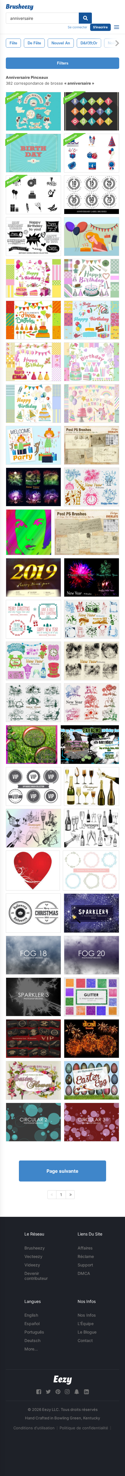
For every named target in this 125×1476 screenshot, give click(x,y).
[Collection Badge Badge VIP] (33, 786)
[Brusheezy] (19, 7)
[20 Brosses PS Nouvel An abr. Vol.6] (91, 577)
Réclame (86, 1256)
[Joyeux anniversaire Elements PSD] (33, 278)
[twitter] (48, 1392)
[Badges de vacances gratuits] (33, 913)
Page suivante (62, 1171)
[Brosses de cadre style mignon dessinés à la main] (91, 871)
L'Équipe (86, 1323)
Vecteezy (33, 1256)
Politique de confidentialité (84, 1428)
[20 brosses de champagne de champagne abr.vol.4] (33, 828)
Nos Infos (87, 1315)
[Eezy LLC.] (62, 1380)
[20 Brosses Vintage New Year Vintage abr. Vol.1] (91, 619)
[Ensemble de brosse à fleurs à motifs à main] (33, 619)
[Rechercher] (85, 18)
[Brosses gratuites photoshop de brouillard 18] (33, 955)
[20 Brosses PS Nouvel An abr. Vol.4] (91, 661)
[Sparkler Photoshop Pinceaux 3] (33, 996)
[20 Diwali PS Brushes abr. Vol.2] (91, 1038)
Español (32, 1323)
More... (31, 1348)
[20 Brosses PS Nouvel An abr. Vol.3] (91, 487)
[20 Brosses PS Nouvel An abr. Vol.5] (33, 487)
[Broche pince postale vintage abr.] (91, 445)
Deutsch (32, 1340)
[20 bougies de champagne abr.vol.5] (91, 828)
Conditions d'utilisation (34, 1428)
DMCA (84, 1273)
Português (34, 1331)
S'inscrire (100, 27)
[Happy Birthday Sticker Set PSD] (33, 111)
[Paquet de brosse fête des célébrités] (33, 194)
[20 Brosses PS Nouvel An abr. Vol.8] (33, 702)
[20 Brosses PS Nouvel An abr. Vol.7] (91, 702)
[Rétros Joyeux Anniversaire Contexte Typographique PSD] (33, 153)
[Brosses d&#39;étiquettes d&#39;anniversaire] (91, 194)
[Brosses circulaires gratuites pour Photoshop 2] (33, 1122)
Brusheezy (34, 1247)
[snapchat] (76, 1392)
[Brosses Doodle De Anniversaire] (33, 236)
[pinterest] (58, 1392)
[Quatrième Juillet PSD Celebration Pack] (91, 153)
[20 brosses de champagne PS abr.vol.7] (91, 786)
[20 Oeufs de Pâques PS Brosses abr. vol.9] (91, 1080)
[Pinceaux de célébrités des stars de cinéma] (28, 532)
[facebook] (38, 1392)
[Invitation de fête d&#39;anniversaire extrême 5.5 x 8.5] (89, 744)
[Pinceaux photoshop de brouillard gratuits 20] (91, 955)
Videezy (32, 1264)
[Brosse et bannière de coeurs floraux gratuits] (33, 871)
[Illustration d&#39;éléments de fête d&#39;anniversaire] (91, 236)
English (31, 1315)
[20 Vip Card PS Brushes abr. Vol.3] (33, 1038)
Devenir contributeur (36, 1276)
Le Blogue (87, 1331)
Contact (85, 1340)
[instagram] (67, 1392)
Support (85, 1264)
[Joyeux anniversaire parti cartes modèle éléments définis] (33, 445)
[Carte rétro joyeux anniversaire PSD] (91, 111)
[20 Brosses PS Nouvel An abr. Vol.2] (33, 661)
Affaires (85, 1247)
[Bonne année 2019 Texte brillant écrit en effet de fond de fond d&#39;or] (33, 577)
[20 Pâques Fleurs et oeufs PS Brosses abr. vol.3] (33, 1080)
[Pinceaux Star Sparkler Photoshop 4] (91, 913)
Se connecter (77, 27)
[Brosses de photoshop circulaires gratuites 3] (91, 1122)
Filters (62, 63)
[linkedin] (86, 1392)
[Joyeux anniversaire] (32, 744)
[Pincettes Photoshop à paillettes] (91, 996)
